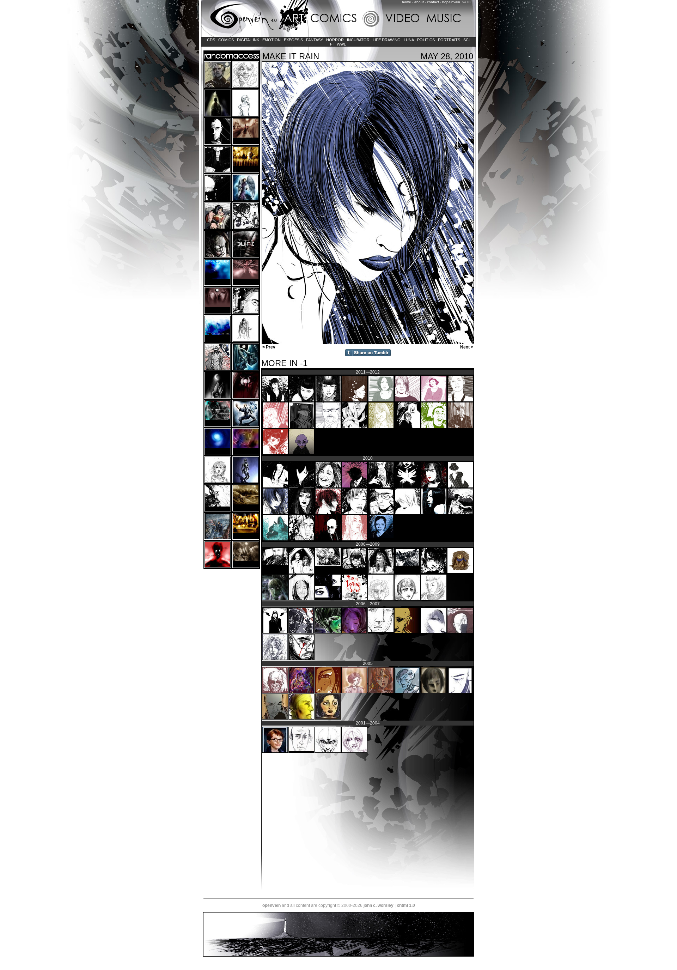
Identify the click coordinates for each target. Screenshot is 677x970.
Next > (467, 347)
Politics (426, 40)
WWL (341, 44)
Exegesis (293, 40)
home (406, 2)
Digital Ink (248, 40)
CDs (211, 40)
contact (433, 2)
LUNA (409, 40)
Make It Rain (290, 56)
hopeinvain (451, 2)
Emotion (271, 40)
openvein (271, 905)
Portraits (449, 40)
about (419, 2)
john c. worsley (379, 905)
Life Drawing (387, 40)
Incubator (358, 40)
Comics (226, 40)
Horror (335, 40)
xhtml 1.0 (406, 905)
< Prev (268, 347)
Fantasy (314, 40)
